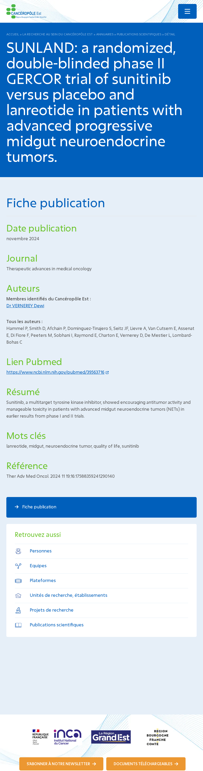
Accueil (12, 34)
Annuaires (104, 34)
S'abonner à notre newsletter (59, 763)
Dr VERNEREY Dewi (25, 305)
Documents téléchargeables (143, 763)
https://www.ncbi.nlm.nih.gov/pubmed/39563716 (55, 372)
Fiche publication (38, 506)
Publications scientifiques (139, 34)
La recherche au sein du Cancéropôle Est (57, 34)
